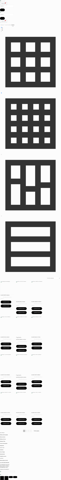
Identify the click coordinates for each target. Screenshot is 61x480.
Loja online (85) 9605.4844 (4, 462)
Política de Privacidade (4, 434)
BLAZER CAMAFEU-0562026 (36, 301)
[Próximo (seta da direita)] (6, 479)
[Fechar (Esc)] (15, 477)
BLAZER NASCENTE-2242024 (21, 377)
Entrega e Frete (2, 441)
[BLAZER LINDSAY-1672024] (7, 402)
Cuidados (1, 449)
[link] (30, 26)
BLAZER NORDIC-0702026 (20, 301)
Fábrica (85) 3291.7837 (4, 460)
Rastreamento (2, 454)
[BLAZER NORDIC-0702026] (22, 291)
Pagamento (2, 445)
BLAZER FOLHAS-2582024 (5, 374)
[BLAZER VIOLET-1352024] (38, 402)
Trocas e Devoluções (3, 443)
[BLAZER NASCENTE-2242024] (22, 364)
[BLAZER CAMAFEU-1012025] (22, 327)
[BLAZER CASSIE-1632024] (22, 402)
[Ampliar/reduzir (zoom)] (2, 477)
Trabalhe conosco (3, 456)
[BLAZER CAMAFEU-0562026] (38, 291)
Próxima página (36, 430)
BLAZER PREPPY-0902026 (5, 295)
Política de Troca (3, 439)
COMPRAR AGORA (21, 308)
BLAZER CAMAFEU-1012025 (21, 339)
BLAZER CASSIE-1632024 (20, 412)
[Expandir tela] (6, 477)
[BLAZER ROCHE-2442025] (7, 327)
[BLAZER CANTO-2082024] (38, 364)
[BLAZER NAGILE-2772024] (38, 327)
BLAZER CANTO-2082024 (36, 374)
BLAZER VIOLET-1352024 (36, 412)
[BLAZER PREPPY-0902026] (7, 288)
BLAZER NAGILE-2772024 (36, 337)
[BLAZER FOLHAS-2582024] (7, 364)
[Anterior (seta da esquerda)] (2, 479)
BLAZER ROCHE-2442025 (5, 337)
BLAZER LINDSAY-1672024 (5, 412)
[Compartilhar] (11, 477)
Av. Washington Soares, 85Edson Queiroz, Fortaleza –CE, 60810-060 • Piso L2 (4, 466)
